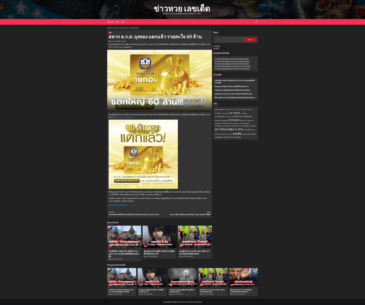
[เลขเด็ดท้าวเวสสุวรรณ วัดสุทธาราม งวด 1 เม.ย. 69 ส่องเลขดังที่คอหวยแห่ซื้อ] (124, 237)
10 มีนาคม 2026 (189, 256)
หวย (123, 22)
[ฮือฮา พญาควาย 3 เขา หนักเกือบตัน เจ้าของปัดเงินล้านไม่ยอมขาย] (243, 277)
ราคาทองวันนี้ (235, 126)
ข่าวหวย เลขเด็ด (182, 8)
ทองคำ (245, 120)
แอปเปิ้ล (225, 137)
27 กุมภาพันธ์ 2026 (241, 294)
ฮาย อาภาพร (224, 134)
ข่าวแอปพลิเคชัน (220, 116)
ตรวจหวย (216, 46)
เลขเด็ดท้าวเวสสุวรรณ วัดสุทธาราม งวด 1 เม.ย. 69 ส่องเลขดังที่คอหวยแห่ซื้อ (124, 253)
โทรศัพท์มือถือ (237, 137)
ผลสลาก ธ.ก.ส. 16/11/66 (118, 205)
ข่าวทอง (250, 109)
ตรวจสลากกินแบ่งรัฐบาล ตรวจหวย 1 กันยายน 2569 (231, 59)
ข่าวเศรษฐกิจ (244, 113)
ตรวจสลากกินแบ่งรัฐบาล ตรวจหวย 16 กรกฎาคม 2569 (232, 66)
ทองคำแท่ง (250, 120)
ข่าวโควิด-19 (228, 116)
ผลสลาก (236, 123)
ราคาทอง (218, 126)
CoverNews (189, 302)
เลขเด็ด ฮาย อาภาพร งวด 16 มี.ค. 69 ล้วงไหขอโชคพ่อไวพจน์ (233, 94)
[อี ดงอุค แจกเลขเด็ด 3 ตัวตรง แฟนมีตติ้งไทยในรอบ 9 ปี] (160, 237)
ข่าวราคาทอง (225, 113)
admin (111, 41)
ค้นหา (215, 32)
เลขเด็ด (237, 133)
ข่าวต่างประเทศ (243, 109)
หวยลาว (217, 134)
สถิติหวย (246, 126)
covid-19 (228, 109)
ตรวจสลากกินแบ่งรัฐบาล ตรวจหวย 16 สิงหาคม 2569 (232, 61)
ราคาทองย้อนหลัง (225, 126)
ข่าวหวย (235, 112)
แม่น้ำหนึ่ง (253, 134)
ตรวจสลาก (247, 116)
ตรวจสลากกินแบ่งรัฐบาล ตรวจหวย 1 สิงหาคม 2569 (232, 64)
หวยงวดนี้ (247, 129)
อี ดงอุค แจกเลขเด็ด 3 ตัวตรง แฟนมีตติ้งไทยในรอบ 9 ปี (231, 86)
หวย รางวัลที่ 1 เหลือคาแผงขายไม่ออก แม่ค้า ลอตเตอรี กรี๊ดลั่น (190, 213)
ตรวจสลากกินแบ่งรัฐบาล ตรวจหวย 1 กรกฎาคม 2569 (232, 68)
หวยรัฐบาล (252, 129)
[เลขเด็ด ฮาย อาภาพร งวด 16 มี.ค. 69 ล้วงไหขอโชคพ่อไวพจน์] (195, 237)
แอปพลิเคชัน (218, 137)
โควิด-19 (230, 137)
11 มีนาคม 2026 (179, 294)
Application (222, 109)
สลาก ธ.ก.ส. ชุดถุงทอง (123, 117)
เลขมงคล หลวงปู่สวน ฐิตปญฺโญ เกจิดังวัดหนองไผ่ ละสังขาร (232, 90)
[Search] (257, 21)
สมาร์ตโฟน (252, 126)
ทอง (241, 120)
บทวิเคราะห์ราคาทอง (227, 123)
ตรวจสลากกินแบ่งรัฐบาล (221, 120)
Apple (216, 109)
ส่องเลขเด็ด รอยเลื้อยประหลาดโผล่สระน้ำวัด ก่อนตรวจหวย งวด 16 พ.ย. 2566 (134, 213)
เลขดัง (230, 134)
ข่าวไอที (235, 116)
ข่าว (117, 22)
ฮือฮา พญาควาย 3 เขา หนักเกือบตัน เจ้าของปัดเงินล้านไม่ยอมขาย (235, 97)
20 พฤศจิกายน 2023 (121, 41)
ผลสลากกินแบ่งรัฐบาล (244, 123)
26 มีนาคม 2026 (154, 256)
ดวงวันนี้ (216, 48)
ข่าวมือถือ (217, 113)
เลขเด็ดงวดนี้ (246, 134)
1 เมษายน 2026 (118, 259)
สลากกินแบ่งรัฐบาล (226, 129)
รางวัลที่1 (242, 125)
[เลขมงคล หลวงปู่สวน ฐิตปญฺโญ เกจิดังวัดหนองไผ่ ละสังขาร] (182, 277)
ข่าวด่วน (236, 109)
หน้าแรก (110, 22)
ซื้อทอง (240, 116)
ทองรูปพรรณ (218, 123)
